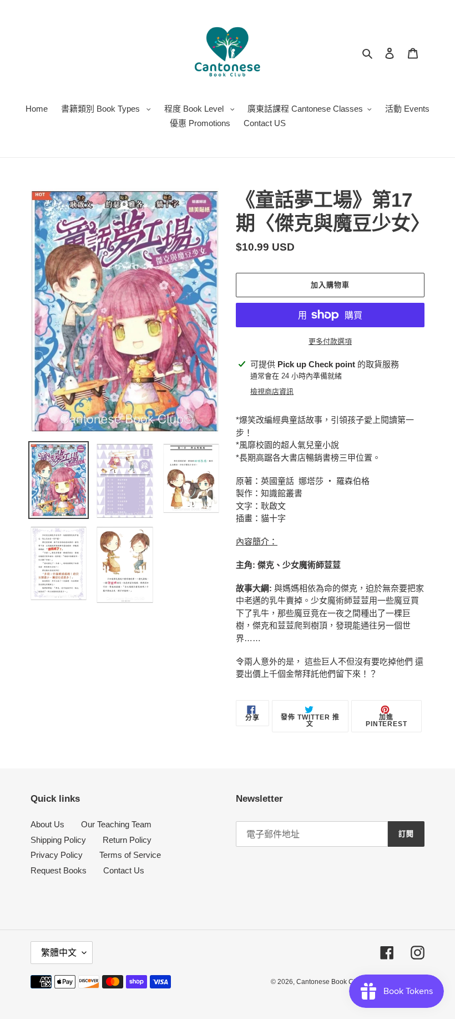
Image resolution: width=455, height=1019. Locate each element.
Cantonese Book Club (329, 982)
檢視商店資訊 (272, 391)
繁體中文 (59, 952)
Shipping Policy (58, 840)
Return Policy (127, 840)
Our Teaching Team (116, 824)
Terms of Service (130, 855)
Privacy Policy (57, 855)
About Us (47, 824)
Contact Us (123, 870)
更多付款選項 (330, 341)
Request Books (59, 870)
